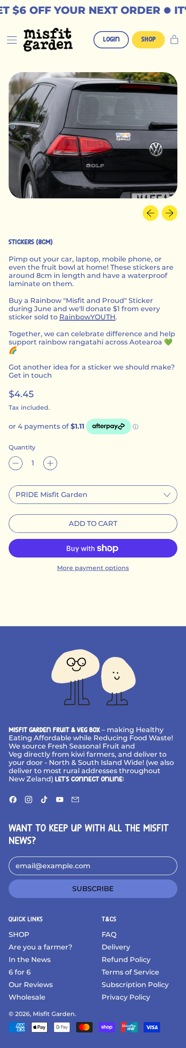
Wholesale (27, 997)
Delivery (116, 947)
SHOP (19, 934)
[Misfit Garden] (93, 676)
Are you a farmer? (40, 947)
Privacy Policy (126, 997)
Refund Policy (126, 960)
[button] (93, 135)
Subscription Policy (135, 985)
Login (111, 39)
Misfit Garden (54, 1014)
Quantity (22, 447)
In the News (30, 960)
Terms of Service (130, 972)
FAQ (109, 934)
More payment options (93, 568)
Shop (148, 39)
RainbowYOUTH (87, 317)
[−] (15, 463)
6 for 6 (20, 972)
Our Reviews (31, 985)
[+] (50, 463)
